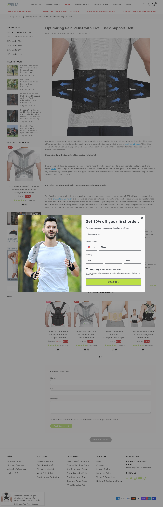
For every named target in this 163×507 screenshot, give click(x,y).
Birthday (89, 255)
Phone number (91, 241)
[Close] (142, 218)
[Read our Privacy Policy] (139, 273)
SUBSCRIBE (113, 282)
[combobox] (91, 247)
